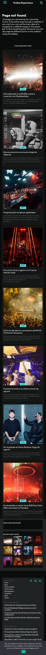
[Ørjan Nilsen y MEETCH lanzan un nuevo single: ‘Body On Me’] (7, 560)
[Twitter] (40, 581)
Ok (24, 652)
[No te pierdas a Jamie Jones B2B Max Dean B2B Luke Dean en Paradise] (23, 482)
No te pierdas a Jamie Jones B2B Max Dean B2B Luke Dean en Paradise (22, 506)
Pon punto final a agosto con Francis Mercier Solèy (20, 271)
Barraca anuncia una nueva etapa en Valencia (20, 153)
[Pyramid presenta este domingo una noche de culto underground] (38, 560)
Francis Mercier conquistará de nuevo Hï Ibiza (20, 605)
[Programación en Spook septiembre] (23, 189)
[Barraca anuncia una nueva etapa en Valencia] (23, 129)
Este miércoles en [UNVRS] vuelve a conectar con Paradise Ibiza (19, 95)
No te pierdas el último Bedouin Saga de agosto (21, 448)
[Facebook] (31, 581)
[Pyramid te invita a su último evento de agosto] (23, 365)
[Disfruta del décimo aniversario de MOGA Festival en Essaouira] (23, 307)
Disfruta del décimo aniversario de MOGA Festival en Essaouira (22, 331)
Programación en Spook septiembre (19, 212)
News (23, 89)
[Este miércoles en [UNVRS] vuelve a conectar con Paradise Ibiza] (23, 70)
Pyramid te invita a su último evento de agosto (21, 390)
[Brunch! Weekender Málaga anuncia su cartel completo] (28, 560)
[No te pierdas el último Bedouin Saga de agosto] (23, 424)
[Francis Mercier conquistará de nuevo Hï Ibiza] (18, 560)
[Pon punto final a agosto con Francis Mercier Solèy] (23, 247)
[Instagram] (35, 581)
